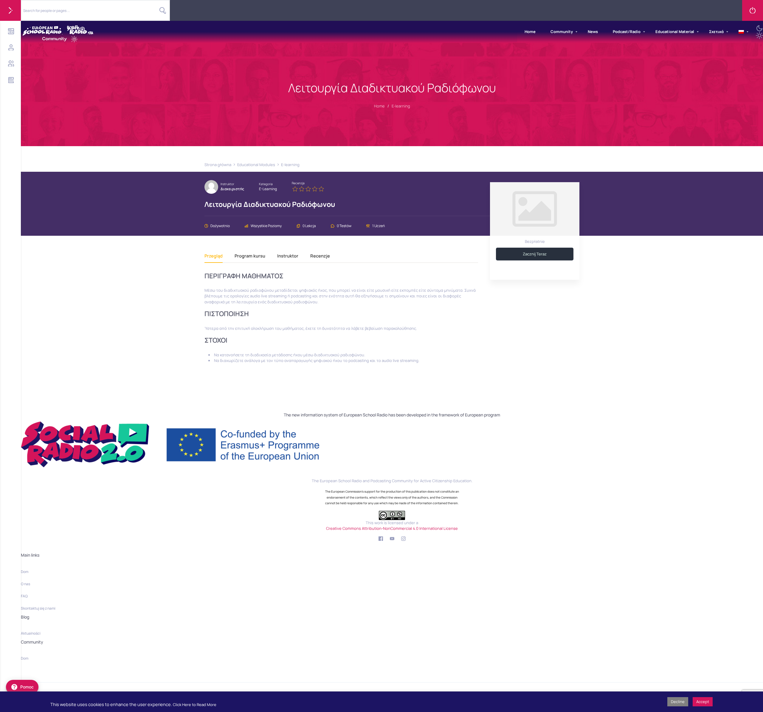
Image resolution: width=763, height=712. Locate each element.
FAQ (24, 596)
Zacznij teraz (535, 254)
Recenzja (298, 183)
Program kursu (250, 256)
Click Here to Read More (194, 704)
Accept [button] (702, 701)
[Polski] (741, 32)
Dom (24, 571)
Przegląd (213, 256)
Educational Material (674, 31)
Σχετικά (716, 31)
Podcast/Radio (627, 31)
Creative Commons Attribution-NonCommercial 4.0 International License (392, 528)
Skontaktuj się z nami (38, 608)
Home (530, 31)
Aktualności (31, 633)
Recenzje (320, 256)
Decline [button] (678, 701)
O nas (25, 583)
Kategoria (266, 184)
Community (561, 31)
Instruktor (227, 184)
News (593, 31)
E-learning (268, 188)
